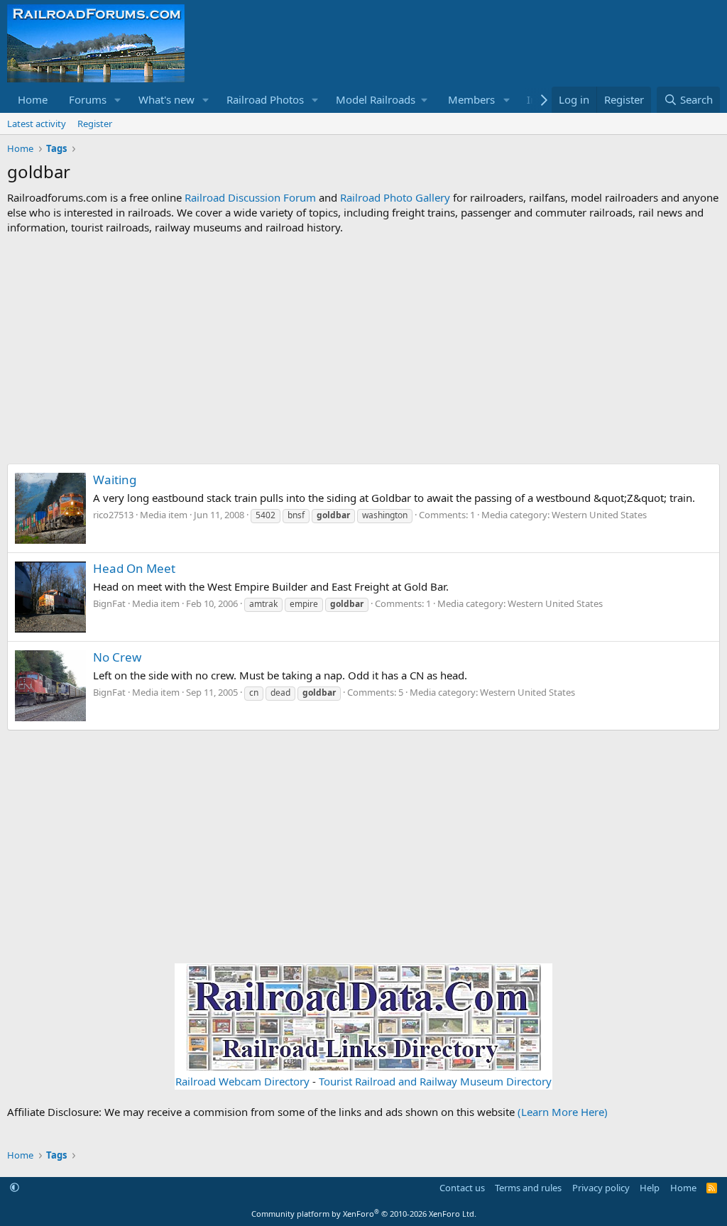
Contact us (462, 1187)
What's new (166, 99)
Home (33, 99)
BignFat (109, 603)
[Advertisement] (363, 349)
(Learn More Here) (563, 1112)
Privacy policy (601, 1187)
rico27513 (113, 514)
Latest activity (36, 123)
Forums (87, 99)
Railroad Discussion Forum (250, 197)
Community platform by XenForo (363, 1213)
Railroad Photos (265, 99)
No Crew (117, 657)
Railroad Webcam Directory (242, 1081)
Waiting (114, 479)
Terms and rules (528, 1187)
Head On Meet (134, 568)
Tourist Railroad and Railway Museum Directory (435, 1081)
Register (94, 123)
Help (650, 1187)
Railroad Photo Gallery (395, 197)
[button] (118, 100)
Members (471, 99)
